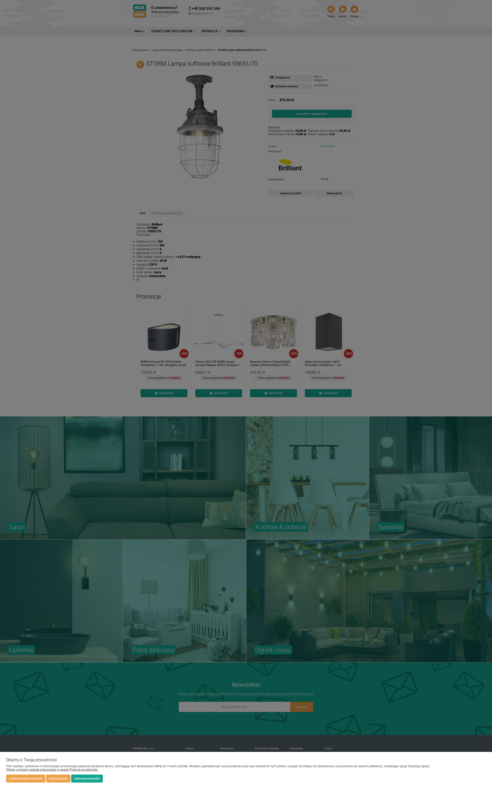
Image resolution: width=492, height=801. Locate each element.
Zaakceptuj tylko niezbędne (25, 778)
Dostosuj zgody (58, 778)
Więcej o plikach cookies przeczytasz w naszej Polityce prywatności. (52, 769)
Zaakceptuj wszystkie (87, 778)
